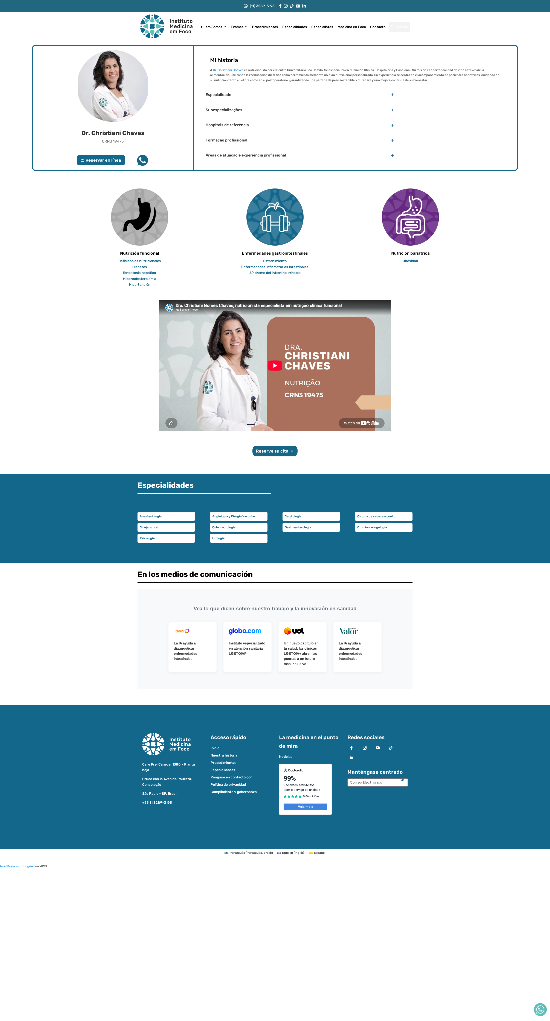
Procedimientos (265, 27)
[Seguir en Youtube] (378, 748)
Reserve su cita (272, 451)
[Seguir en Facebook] (351, 748)
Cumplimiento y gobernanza (234, 792)
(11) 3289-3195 (262, 6)
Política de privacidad (228, 784)
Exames (237, 27)
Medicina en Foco (352, 27)
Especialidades (294, 27)
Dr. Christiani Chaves (228, 70)
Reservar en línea (101, 160)
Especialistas (322, 27)
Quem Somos (211, 27)
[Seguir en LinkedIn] (351, 757)
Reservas (399, 27)
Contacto (377, 27)
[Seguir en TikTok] (391, 748)
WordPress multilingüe (16, 866)
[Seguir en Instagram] (364, 748)
